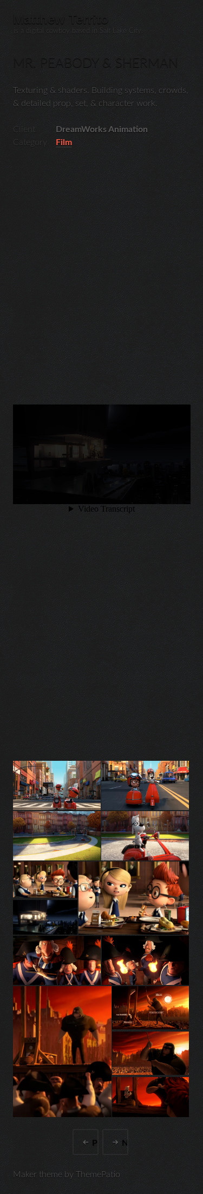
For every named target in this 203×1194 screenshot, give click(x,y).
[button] (56, 785)
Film (64, 142)
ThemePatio (98, 1174)
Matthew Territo (61, 19)
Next (125, 1142)
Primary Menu (183, 19)
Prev (95, 1142)
